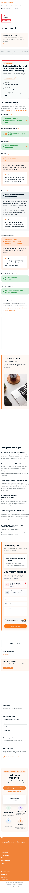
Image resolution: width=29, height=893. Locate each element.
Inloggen (15, 8)
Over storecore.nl (17, 52)
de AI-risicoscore (10, 310)
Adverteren (4, 879)
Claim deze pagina (8, 43)
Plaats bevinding (15, 626)
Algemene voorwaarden (14, 888)
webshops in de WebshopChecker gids (16, 110)
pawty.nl (6, 726)
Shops (7, 24)
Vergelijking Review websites (14, 886)
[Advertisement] (14, 333)
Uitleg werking (5, 871)
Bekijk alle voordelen (14, 791)
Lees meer (6, 654)
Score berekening (10, 52)
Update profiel (8, 667)
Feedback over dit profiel (10, 756)
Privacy (14, 891)
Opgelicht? (4, 874)
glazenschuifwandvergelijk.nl (11, 719)
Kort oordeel (3, 52)
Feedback (4, 877)
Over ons (3, 863)
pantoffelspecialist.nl (9, 723)
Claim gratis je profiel (16, 788)
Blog (21, 5)
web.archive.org (5, 473)
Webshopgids (9, 5)
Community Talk (25, 52)
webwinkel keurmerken (20, 308)
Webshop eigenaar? (6, 8)
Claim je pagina (5, 860)
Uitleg (16, 5)
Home (2, 5)
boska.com (7, 730)
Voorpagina (4, 852)
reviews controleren (12, 307)
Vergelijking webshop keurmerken (14, 884)
